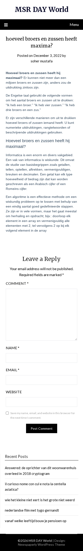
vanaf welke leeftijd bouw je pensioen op (35, 521)
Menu (74, 24)
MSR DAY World (41, 9)
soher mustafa (42, 61)
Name (12, 348)
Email (12, 370)
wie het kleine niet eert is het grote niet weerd (40, 500)
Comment (17, 283)
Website (14, 392)
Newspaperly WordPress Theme (41, 544)
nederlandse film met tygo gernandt (32, 510)
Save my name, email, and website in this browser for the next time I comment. (42, 415)
